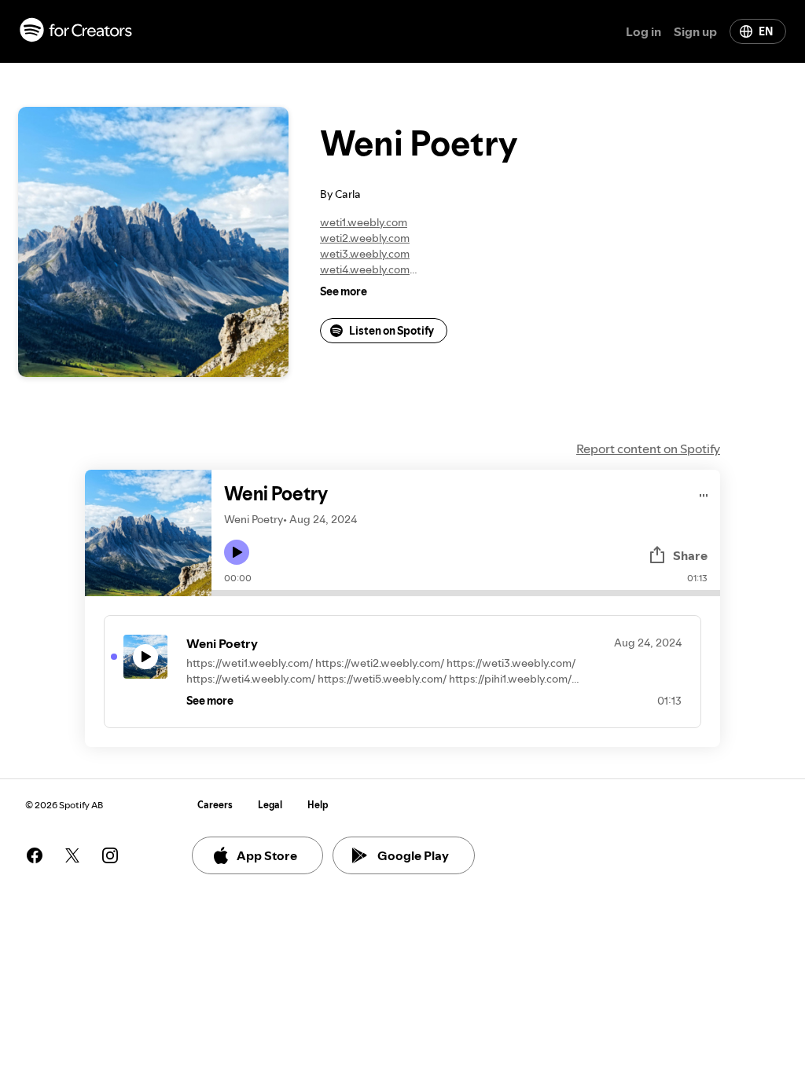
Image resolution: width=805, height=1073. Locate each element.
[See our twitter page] (72, 855)
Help (318, 804)
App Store (267, 855)
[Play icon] (236, 552)
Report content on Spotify (648, 448)
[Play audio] (704, 493)
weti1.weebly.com (363, 222)
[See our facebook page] (34, 855)
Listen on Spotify (391, 331)
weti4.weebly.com (365, 269)
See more (343, 291)
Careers (215, 804)
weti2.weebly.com (365, 238)
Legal (270, 804)
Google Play (413, 855)
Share (690, 555)
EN (766, 31)
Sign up (695, 31)
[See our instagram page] (110, 855)
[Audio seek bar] (465, 593)
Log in (643, 31)
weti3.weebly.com (365, 254)
